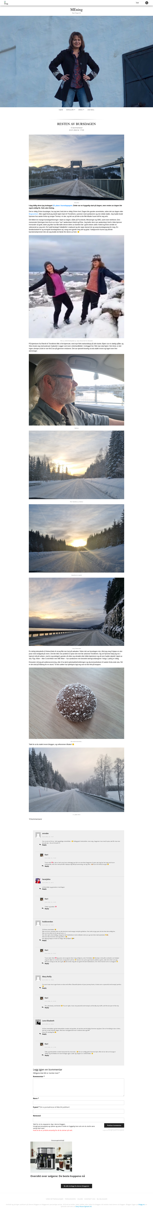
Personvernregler (109, 1130)
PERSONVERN (70, 1199)
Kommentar (39, 1076)
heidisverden (47, 922)
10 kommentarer (77, 128)
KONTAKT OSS (89, 1199)
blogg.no (142, 1204)
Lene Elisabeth (48, 1021)
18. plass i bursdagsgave (62, 205)
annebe (45, 833)
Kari (46, 855)
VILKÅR (80, 1199)
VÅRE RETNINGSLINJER (54, 1199)
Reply (44, 845)
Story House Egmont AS (83, 1206)
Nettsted (37, 1116)
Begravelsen (33, 214)
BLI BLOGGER (102, 1199)
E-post (51, 1107)
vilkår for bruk (116, 1130)
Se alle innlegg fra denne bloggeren (76, 1186)
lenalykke (46, 879)
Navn (36, 1098)
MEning (76, 10)
